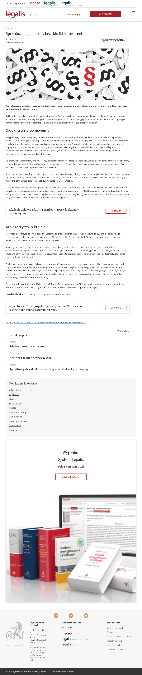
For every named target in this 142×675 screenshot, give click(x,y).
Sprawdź (116, 211)
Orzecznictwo (15, 403)
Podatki (9, 28)
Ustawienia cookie (115, 649)
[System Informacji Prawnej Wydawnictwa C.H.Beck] (22, 14)
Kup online (105, 14)
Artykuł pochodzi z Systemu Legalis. (46, 322)
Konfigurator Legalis (115, 628)
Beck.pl (110, 632)
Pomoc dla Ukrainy (17, 412)
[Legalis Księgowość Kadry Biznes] (75, 639)
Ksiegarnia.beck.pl (114, 641)
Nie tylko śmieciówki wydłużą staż (30, 357)
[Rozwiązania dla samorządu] (51, 3)
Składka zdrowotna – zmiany (26, 346)
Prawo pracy (15, 353)
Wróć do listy (123, 330)
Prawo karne (15, 425)
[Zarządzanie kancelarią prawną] (34, 3)
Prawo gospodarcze (18, 421)
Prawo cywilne (15, 416)
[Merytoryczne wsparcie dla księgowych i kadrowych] (71, 3)
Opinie (12, 399)
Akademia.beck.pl (114, 645)
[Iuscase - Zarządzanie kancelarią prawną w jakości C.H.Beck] (70, 633)
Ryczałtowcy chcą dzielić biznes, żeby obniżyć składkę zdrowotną (48, 369)
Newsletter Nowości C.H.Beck (120, 636)
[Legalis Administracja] (71, 644)
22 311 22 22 (75, 627)
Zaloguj (76, 14)
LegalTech (14, 394)
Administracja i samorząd (20, 390)
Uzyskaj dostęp (71, 476)
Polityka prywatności (63, 671)
